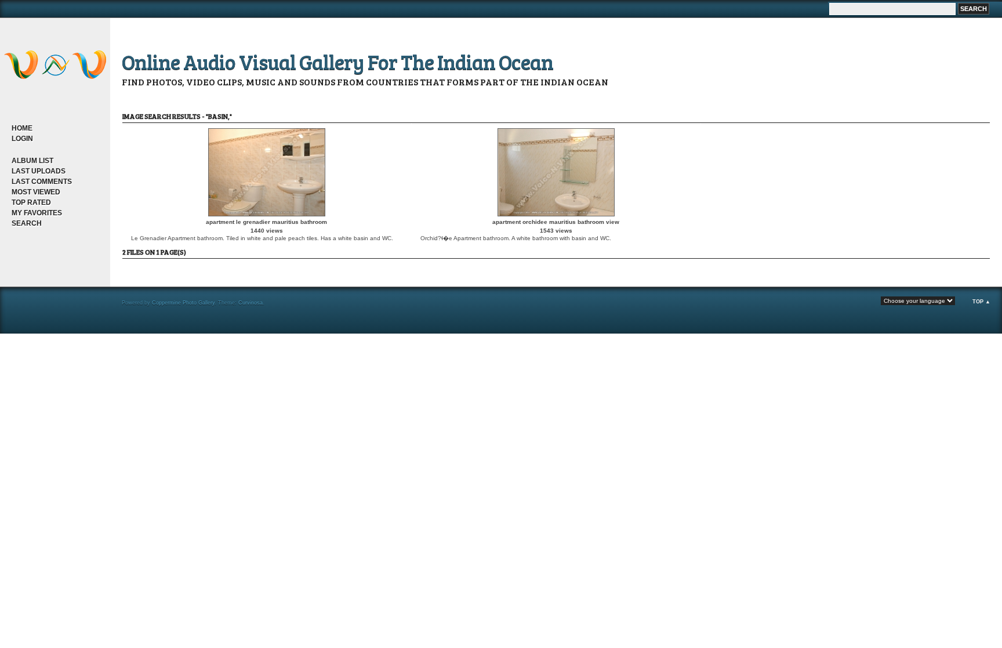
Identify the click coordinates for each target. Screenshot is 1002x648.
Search (27, 223)
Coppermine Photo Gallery (183, 303)
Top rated (31, 202)
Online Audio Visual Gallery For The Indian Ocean (337, 61)
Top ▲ (981, 302)
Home (22, 128)
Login (22, 139)
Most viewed (36, 192)
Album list (32, 161)
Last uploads (39, 171)
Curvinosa (250, 303)
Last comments (42, 182)
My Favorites (37, 213)
